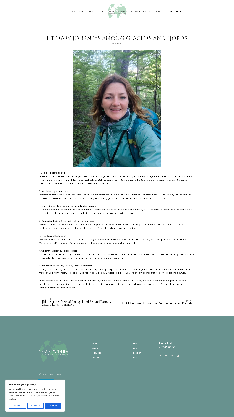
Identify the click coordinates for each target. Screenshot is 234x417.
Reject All (35, 405)
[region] (35, 396)
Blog (102, 11)
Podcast (147, 11)
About (82, 11)
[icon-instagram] (161, 355)
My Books (135, 11)
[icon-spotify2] (172, 355)
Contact (157, 11)
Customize (17, 405)
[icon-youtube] (178, 355)
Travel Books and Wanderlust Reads (117, 34)
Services (92, 11)
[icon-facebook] (167, 355)
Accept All (52, 405)
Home (74, 11)
